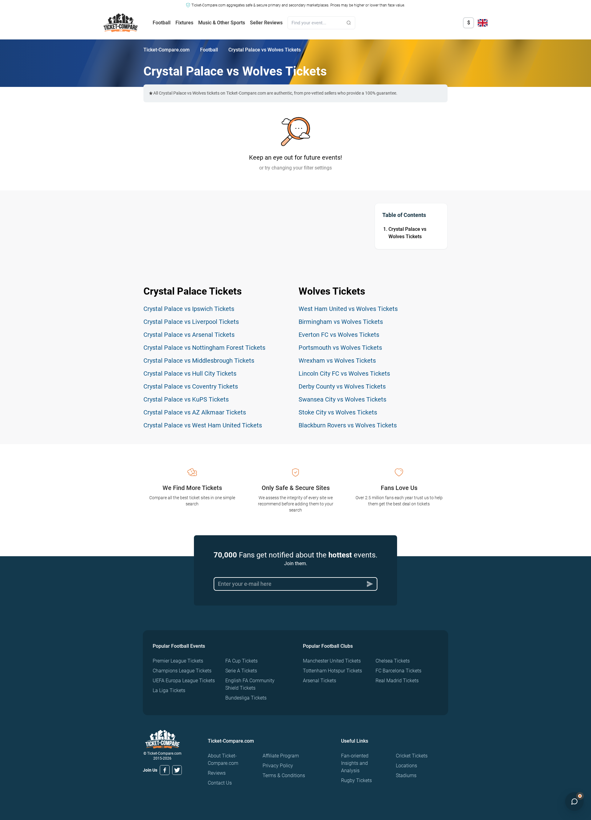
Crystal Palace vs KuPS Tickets (186, 399)
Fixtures (184, 23)
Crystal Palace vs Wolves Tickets (407, 232)
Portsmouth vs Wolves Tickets (340, 347)
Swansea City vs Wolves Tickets (342, 399)
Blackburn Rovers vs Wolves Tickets (348, 425)
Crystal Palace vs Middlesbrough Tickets (198, 360)
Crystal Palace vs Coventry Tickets (190, 386)
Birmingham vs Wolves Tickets (341, 321)
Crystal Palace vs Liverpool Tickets (191, 321)
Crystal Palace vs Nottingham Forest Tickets (204, 347)
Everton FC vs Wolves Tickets (339, 334)
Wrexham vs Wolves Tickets (337, 360)
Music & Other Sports (221, 23)
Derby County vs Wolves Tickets (342, 386)
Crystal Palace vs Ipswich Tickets (188, 308)
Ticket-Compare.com (166, 50)
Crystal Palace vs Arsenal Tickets (189, 334)
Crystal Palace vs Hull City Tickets (189, 373)
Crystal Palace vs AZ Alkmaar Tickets (194, 412)
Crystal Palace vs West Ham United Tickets (202, 425)
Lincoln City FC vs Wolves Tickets (344, 373)
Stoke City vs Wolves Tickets (338, 412)
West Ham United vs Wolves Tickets (348, 308)
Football (162, 23)
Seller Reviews (266, 23)
